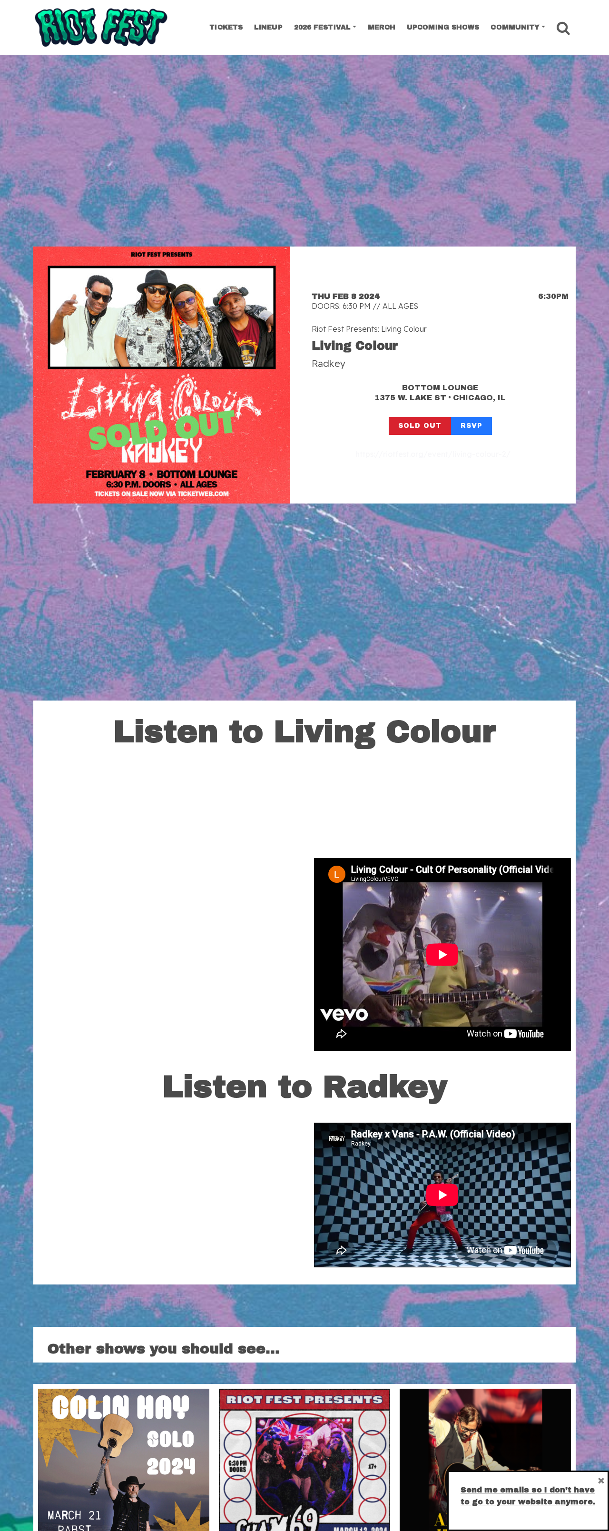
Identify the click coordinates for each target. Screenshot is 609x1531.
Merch (382, 27)
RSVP (471, 425)
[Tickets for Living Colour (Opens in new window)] (161, 375)
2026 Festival (322, 27)
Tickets (226, 27)
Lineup (268, 27)
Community (515, 27)
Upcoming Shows (443, 27)
